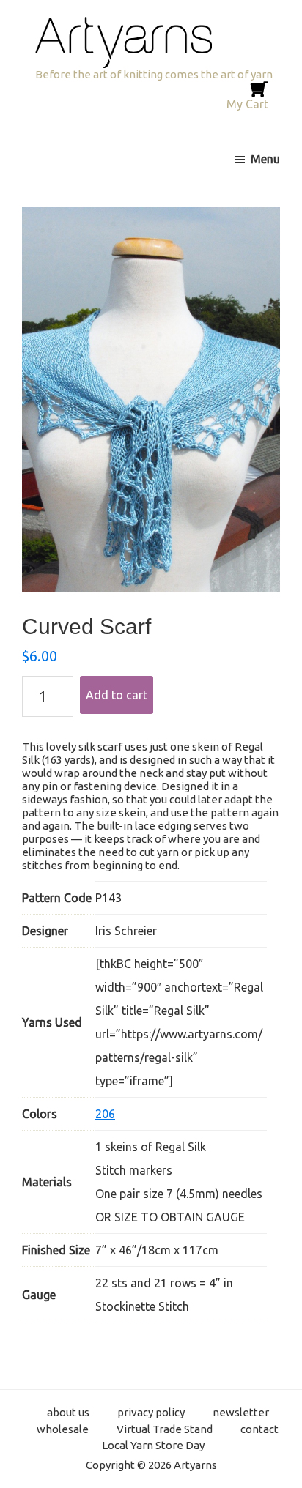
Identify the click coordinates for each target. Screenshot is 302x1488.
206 (105, 1113)
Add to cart (116, 695)
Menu (265, 158)
